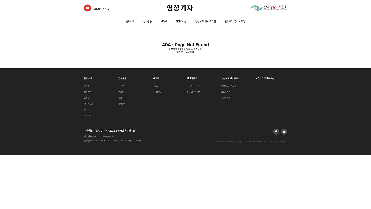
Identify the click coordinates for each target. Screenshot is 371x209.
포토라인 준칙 (226, 92)
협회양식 (121, 103)
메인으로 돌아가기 (185, 52)
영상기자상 (181, 21)
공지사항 (121, 86)
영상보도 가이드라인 (205, 21)
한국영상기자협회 (180, 8)
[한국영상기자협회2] (268, 8)
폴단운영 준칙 (226, 98)
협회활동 (147, 21)
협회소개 (130, 21)
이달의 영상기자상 (194, 86)
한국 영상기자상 (193, 92)
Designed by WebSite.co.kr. (275, 141)
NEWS (164, 21)
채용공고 (121, 98)
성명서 (121, 92)
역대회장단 (88, 103)
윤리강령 (87, 115)
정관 (86, 109)
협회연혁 (87, 92)
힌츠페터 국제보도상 (234, 21)
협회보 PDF (157, 92)
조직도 (86, 98)
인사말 (86, 86)
